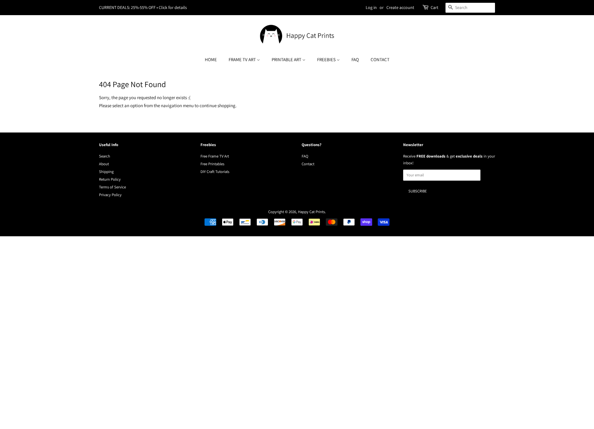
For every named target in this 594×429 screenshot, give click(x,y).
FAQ (355, 59)
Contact (380, 59)
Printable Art (287, 59)
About (104, 163)
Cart (434, 7)
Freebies (327, 59)
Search (104, 156)
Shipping (106, 171)
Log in (371, 7)
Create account (400, 7)
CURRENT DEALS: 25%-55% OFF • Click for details (143, 7)
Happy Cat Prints (311, 211)
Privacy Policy (110, 194)
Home (211, 59)
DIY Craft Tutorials (214, 171)
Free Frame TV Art (214, 156)
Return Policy (110, 179)
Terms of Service (112, 187)
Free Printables (212, 163)
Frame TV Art (243, 59)
